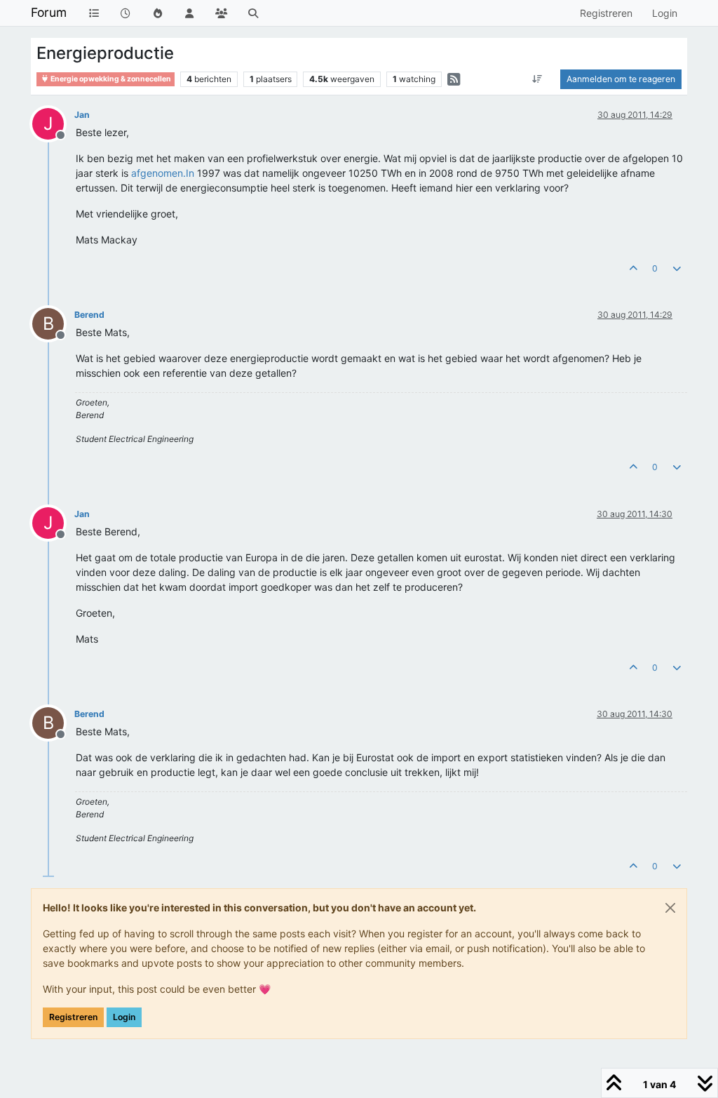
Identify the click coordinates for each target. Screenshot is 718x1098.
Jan (82, 114)
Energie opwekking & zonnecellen (110, 78)
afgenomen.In (162, 173)
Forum (49, 12)
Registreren (73, 1017)
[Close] (670, 908)
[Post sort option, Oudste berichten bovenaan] (537, 79)
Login (124, 1017)
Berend (89, 314)
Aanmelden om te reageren (621, 79)
